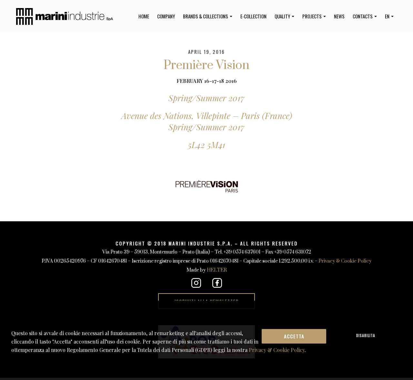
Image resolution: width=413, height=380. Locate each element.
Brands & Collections (206, 16)
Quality (283, 16)
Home (143, 16)
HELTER (217, 270)
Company (166, 16)
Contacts (363, 16)
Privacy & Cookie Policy (345, 261)
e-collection (253, 16)
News (339, 16)
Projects (312, 16)
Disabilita (365, 335)
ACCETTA (294, 336)
